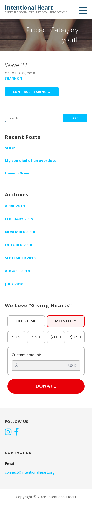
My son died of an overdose (30, 160)
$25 (16, 337)
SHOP (10, 148)
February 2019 (19, 218)
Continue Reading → (32, 91)
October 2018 (18, 244)
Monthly (65, 321)
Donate (46, 386)
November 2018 (20, 231)
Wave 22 (16, 65)
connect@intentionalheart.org (30, 472)
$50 (36, 337)
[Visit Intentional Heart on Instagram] (8, 432)
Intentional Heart (29, 7)
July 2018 (14, 283)
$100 (55, 337)
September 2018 (20, 257)
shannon (13, 78)
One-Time (26, 321)
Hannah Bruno (18, 173)
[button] (85, 10)
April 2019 (15, 205)
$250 (75, 337)
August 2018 (17, 270)
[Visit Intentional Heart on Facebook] (16, 432)
